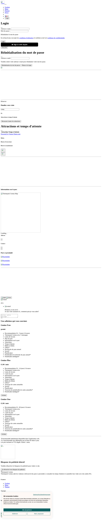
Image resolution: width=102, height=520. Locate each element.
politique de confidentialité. (56, 38)
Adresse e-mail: (6, 29)
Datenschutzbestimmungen (41, 494)
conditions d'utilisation (26, 38)
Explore (7, 7)
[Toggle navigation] (5, 4)
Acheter (4, 395)
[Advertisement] (51, 85)
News (6, 12)
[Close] (1, 27)
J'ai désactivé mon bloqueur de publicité (13, 469)
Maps (6, 9)
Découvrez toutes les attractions (11, 121)
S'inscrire (4, 47)
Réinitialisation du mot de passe (11, 65)
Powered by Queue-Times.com (10, 134)
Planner (7, 11)
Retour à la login (26, 65)
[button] (19, 45)
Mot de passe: (5, 31)
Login (7, 18)
